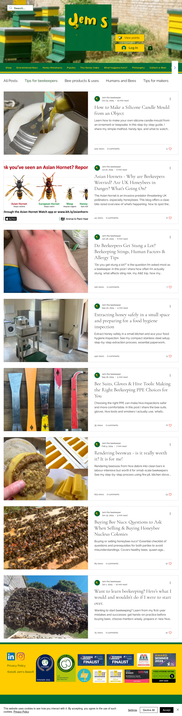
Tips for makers (155, 81)
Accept (166, 710)
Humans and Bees (121, 81)
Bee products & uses (82, 81)
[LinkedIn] (11, 656)
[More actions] (171, 99)
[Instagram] (21, 656)
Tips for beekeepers (41, 81)
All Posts (11, 81)
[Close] (178, 710)
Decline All (149, 710)
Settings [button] (132, 710)
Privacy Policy (21, 711)
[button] (150, 47)
